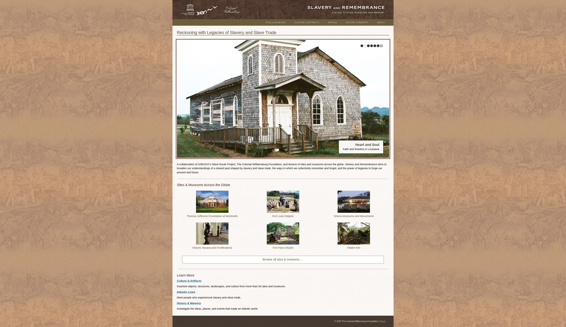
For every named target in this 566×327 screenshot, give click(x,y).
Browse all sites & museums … (283, 259)
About (381, 22)
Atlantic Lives (186, 292)
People (332, 22)
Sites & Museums (275, 22)
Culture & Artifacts (306, 22)
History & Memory (357, 22)
